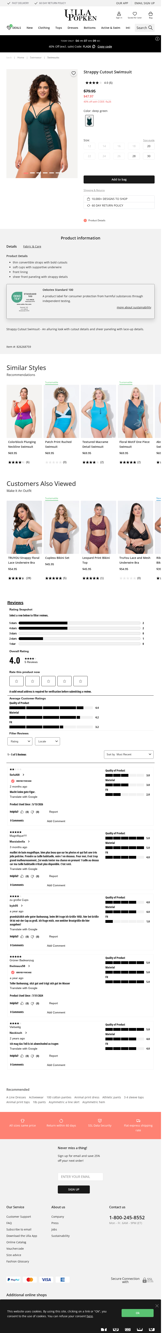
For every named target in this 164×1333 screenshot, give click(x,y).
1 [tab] (26, 174)
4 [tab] (45, 174)
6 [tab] (58, 174)
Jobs (54, 1229)
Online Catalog (16, 1242)
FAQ (9, 1223)
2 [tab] (32, 174)
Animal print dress (86, 1097)
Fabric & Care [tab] (32, 246)
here (90, 1316)
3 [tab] (39, 174)
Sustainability (60, 1236)
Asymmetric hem (93, 1102)
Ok (138, 1313)
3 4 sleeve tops (134, 1097)
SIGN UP (73, 1189)
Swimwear (36, 57)
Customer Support (18, 1216)
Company (57, 1216)
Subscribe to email (18, 1229)
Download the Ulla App (21, 1236)
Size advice (13, 1255)
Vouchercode (15, 1248)
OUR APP (122, 3)
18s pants (39, 1102)
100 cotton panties (59, 1097)
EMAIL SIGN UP (145, 3)
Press (55, 1223)
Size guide (149, 140)
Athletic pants (111, 1097)
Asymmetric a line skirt (64, 1102)
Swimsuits (53, 57)
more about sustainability (134, 307)
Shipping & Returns (94, 190)
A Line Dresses (16, 1097)
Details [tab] (11, 246)
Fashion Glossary (17, 1261)
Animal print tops (18, 1102)
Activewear (36, 1097)
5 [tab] (51, 174)
